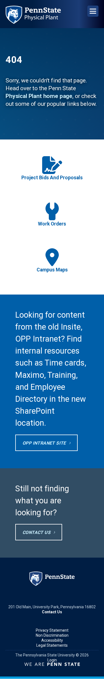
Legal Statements (52, 645)
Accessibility (52, 640)
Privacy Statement (52, 630)
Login (52, 660)
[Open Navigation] (92, 11)
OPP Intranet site (44, 443)
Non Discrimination (52, 635)
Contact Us (36, 532)
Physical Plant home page (39, 96)
